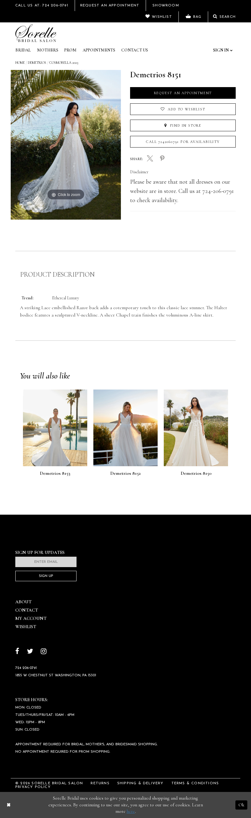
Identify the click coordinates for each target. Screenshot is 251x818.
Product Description (57, 274)
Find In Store (185, 125)
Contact (26, 610)
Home (20, 62)
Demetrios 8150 (196, 473)
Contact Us (134, 50)
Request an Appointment (183, 93)
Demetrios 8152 (125, 473)
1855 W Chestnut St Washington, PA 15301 (55, 675)
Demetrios (37, 62)
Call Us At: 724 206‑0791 (41, 5)
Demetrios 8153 (55, 473)
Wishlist (25, 626)
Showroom (165, 5)
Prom (70, 50)
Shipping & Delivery (140, 783)
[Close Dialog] (9, 805)
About (23, 602)
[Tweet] (150, 159)
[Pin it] (162, 159)
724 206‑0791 (26, 668)
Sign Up (46, 576)
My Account (31, 618)
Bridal (23, 50)
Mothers (47, 50)
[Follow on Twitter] (30, 652)
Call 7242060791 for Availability (183, 142)
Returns (100, 783)
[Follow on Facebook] (17, 652)
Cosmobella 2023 (63, 62)
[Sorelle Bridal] (35, 33)
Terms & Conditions (195, 783)
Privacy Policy (33, 787)
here (131, 811)
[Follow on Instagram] (43, 652)
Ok (241, 805)
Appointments (99, 50)
